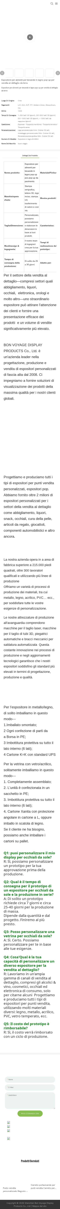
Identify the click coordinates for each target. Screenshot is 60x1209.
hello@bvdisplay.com (21, 1126)
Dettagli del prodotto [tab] (30, 156)
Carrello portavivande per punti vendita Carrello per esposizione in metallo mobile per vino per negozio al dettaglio (43, 1187)
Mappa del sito (39, 1206)
